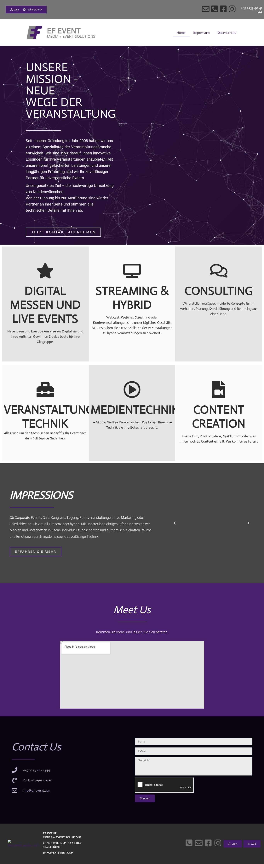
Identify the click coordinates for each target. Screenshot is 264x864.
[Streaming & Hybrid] (132, 270)
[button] (175, 523)
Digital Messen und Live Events (45, 305)
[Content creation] (218, 389)
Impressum (201, 33)
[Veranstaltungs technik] (45, 389)
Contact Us (36, 746)
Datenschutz (226, 33)
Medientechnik (135, 409)
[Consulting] (218, 270)
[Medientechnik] (132, 389)
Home (181, 33)
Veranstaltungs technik (52, 416)
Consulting (219, 291)
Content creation (218, 416)
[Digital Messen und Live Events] (45, 270)
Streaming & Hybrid (132, 298)
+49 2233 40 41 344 (251, 10)
